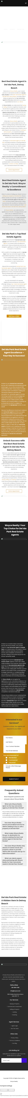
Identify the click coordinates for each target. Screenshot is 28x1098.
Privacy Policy (14, 1038)
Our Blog (14, 1043)
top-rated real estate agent (19, 284)
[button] (26, 3)
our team (9, 430)
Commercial (13, 760)
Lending (15, 1012)
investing (13, 479)
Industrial (12, 763)
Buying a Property (14, 1004)
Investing (14, 1015)
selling (5, 107)
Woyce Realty (14, 91)
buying (24, 105)
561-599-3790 (15, 987)
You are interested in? (11, 755)
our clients (20, 102)
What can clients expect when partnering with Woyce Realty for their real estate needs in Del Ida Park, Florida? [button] (12, 861)
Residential (13, 758)
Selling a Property (14, 1009)
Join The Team (15, 1028)
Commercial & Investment (14, 1006)
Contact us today (13, 164)
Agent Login (14, 1026)
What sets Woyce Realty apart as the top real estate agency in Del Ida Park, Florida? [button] (13, 806)
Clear (11, 1090)
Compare (4, 1090)
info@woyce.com (15, 991)
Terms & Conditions (14, 1040)
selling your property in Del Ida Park (11, 196)
